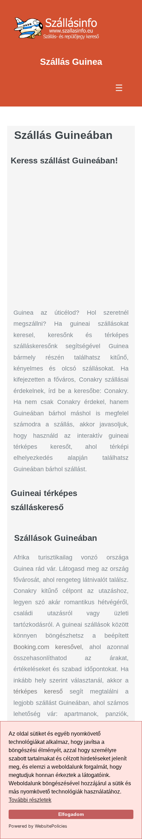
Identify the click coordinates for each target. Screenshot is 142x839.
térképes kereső (38, 691)
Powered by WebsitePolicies (38, 826)
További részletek (30, 800)
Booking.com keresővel (47, 647)
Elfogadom (71, 814)
